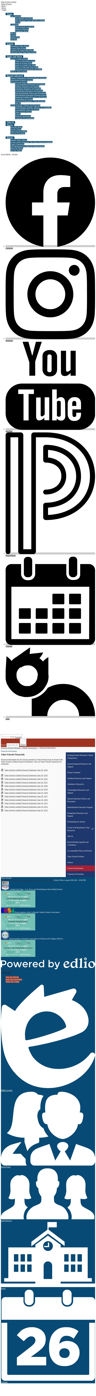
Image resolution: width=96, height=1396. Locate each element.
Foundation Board (21, 31)
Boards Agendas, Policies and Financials (25, 106)
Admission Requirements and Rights (28, 69)
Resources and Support (18, 82)
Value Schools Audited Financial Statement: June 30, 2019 (26, 789)
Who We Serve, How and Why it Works (30, 21)
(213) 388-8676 (47, 880)
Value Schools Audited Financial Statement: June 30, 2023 (26, 775)
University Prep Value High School (23, 52)
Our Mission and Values (24, 18)
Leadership (14, 25)
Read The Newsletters (14, 979)
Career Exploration (17, 144)
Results (17, 23)
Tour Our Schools (12, 977)
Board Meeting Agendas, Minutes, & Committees (33, 108)
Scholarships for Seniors (24, 99)
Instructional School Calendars (21, 80)
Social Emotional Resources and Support (30, 84)
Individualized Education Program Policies (30, 95)
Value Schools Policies (23, 112)
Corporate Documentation (24, 118)
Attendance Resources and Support (28, 89)
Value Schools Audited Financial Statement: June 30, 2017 (26, 796)
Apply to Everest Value (23, 63)
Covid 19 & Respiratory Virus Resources (30, 101)
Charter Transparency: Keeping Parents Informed (28, 78)
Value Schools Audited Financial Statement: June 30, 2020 (26, 786)
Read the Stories (16, 127)
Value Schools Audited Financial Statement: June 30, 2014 (26, 807)
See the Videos (15, 129)
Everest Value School (18, 48)
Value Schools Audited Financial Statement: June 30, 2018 (26, 793)
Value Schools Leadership (24, 27)
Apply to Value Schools (19, 59)
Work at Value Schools (18, 72)
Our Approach (15, 16)
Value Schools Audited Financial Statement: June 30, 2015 (26, 803)
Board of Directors (22, 29)
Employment (15, 37)
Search (3, 745)
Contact (13, 35)
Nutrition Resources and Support (27, 86)
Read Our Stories (16, 148)
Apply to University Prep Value (26, 67)
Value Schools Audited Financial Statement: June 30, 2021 (26, 782)
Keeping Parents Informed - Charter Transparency (19, 748)
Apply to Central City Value (25, 65)
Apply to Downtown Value (25, 61)
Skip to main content (8, 2)
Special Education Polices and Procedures (30, 93)
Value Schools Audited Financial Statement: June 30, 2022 (26, 779)
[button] (10, 14)
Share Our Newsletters (18, 131)
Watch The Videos (12, 982)
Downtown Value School (19, 46)
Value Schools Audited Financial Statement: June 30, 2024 (26, 770)
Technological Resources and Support (29, 91)
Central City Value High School (22, 50)
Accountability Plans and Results (27, 110)
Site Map (13, 40)
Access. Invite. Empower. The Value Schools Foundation (31, 142)
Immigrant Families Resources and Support (31, 97)
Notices (18, 114)
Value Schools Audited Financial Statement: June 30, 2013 (26, 810)
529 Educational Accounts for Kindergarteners (27, 146)
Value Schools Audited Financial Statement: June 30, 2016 (26, 800)
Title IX (13, 33)
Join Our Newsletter (17, 133)
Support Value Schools (18, 140)
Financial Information (23, 116)
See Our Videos (16, 151)
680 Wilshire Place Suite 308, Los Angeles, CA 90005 (21, 880)
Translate (18, 737)
